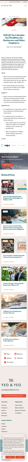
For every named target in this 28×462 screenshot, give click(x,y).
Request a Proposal (20, 410)
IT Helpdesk (24, 1)
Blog (17, 16)
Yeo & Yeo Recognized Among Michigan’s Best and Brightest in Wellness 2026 (13, 198)
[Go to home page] (14, 5)
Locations (4, 426)
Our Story (3, 405)
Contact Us (4, 431)
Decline (20, 457)
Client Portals (18, 405)
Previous (14, 145)
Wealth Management (6, 459)
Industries (4, 413)
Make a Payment (19, 408)
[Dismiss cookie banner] (24, 435)
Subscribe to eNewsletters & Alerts (14, 395)
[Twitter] (7, 145)
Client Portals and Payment (14, 1)
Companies (4, 408)
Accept (10, 457)
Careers (3, 429)
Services (3, 410)
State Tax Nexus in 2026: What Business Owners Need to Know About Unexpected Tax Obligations (13, 227)
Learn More (8, 204)
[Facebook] (5, 145)
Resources (14, 16)
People (3, 423)
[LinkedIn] (9, 145)
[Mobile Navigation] (26, 5)
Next (23, 145)
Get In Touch (7, 165)
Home (10, 16)
